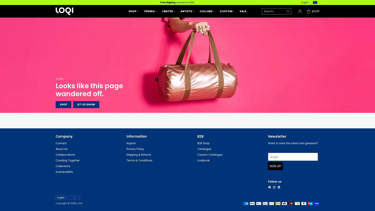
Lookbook (203, 160)
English (304, 2)
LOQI (79, 203)
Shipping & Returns (138, 154)
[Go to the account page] (300, 11)
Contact (61, 143)
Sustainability (64, 172)
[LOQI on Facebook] (269, 188)
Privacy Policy (135, 149)
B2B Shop (203, 143)
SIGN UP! (275, 166)
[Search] (288, 11)
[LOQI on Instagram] (274, 188)
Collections (63, 166)
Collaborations (65, 154)
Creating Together (68, 160)
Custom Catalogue (210, 154)
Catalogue (204, 149)
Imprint (131, 143)
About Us (62, 149)
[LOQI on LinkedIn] (279, 188)
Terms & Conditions (139, 160)
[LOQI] (64, 11)
